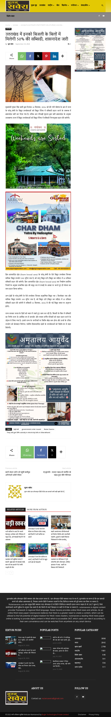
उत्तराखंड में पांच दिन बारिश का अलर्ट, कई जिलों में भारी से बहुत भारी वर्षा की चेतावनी (37, 559)
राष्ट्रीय (50, 5)
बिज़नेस (64, 5)
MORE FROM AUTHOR (37, 510)
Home (7, 25)
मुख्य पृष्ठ (34, 5)
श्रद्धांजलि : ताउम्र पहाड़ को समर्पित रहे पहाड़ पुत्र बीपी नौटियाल (57, 473)
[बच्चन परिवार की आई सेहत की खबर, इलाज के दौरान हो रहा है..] (45, 650)
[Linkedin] (54, 56)
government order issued (31, 429)
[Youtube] (104, 15)
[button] (102, 5)
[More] (62, 56)
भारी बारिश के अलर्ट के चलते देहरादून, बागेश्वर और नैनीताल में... (27, 653)
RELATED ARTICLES (15, 510)
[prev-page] (7, 572)
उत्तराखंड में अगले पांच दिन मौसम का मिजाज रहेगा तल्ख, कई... (26, 666)
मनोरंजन (74, 5)
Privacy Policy (94, 714)
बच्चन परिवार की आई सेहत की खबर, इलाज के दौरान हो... (61, 651)
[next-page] (11, 572)
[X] (38, 56)
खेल (57, 5)
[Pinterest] (46, 56)
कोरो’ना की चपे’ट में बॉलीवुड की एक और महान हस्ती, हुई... (62, 639)
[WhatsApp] (22, 56)
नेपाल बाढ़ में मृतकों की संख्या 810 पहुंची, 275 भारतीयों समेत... (27, 640)
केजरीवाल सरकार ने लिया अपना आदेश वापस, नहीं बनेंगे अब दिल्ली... (61, 664)
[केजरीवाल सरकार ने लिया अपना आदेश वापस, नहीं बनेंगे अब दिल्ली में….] (45, 663)
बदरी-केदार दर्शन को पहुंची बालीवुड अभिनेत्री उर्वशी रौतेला (17, 473)
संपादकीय (84, 5)
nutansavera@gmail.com (52, 698)
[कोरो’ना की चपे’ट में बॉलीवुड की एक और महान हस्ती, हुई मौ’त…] (45, 639)
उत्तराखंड (42, 5)
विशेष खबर (10, 16)
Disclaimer (82, 714)
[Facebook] (99, 15)
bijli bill (16, 429)
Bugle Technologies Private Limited (55, 714)
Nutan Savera (49, 429)
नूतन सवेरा (10, 44)
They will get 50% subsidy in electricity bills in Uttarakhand (28, 432)
